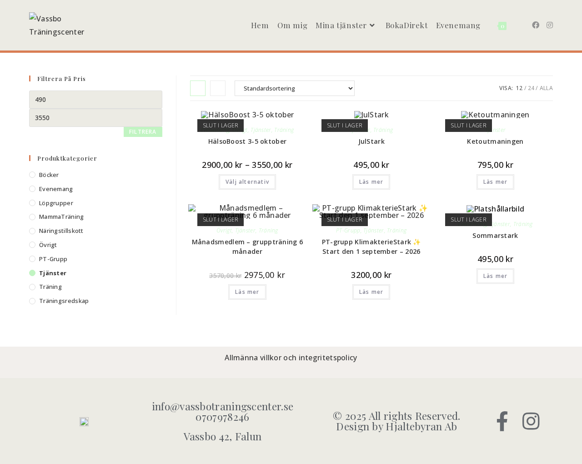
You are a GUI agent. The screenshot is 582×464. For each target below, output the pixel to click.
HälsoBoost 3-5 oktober (247, 141)
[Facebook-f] (502, 421)
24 (531, 88)
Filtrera (143, 132)
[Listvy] (218, 88)
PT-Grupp (348, 230)
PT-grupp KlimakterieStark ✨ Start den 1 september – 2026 (371, 246)
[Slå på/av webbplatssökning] (518, 25)
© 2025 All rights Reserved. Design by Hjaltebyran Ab (396, 421)
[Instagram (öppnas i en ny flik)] (550, 25)
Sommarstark (495, 235)
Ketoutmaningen (495, 141)
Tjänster (261, 130)
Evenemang (56, 189)
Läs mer (371, 182)
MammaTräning (61, 216)
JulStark (371, 141)
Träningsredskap (64, 301)
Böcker (49, 175)
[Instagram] (531, 421)
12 (519, 88)
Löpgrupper (56, 203)
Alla (546, 88)
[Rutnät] (198, 88)
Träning (284, 130)
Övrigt (224, 230)
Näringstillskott (61, 231)
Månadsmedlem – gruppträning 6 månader (247, 246)
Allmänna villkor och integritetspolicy (291, 358)
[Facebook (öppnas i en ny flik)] (535, 25)
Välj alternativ (247, 182)
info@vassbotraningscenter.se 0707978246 (222, 411)
